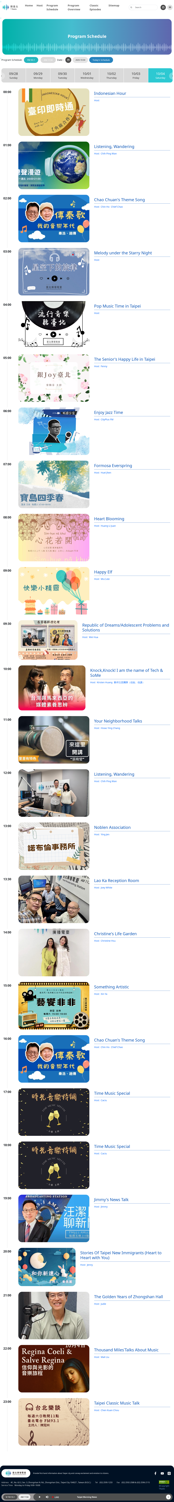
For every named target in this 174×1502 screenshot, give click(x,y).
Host (40, 5)
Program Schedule (52, 7)
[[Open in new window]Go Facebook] (155, 1473)
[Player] (168, 1497)
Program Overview (74, 7)
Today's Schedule (101, 60)
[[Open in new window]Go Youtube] (162, 1473)
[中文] (170, 7)
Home (29, 5)
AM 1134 (48, 60)
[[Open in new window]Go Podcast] (169, 1473)
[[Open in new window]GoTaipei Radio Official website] (15, 1473)
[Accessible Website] (164, 1482)
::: (0, 1)
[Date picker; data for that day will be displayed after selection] (163, 7)
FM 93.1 (31, 60)
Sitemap (114, 5)
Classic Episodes (95, 7)
